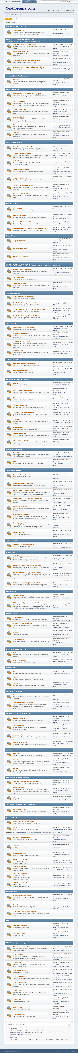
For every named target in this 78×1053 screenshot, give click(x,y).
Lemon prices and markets (60, 898)
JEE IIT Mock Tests (57, 673)
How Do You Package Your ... (60, 517)
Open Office (17, 453)
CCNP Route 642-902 (20, 970)
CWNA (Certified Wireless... (60, 286)
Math (15, 671)
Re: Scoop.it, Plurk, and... (59, 642)
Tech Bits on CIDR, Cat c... (59, 111)
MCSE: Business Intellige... (59, 886)
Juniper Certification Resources (24, 363)
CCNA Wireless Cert (19, 1014)
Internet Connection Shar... (59, 434)
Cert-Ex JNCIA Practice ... (59, 366)
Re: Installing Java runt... (59, 422)
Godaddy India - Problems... (60, 598)
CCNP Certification (19, 117)
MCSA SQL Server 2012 (20, 859)
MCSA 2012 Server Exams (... (60, 848)
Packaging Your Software (21, 514)
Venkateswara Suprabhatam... (60, 33)
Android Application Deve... (60, 559)
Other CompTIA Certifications (23, 194)
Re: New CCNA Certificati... (59, 96)
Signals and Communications (23, 703)
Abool (70, 829)
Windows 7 (16, 398)
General (15, 383)
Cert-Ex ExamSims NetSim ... (60, 62)
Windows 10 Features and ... (60, 407)
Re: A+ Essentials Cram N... (60, 197)
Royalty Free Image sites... (59, 463)
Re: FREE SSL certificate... (59, 526)
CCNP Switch (17, 1000)
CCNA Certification (19, 109)
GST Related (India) (19, 809)
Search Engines (18, 617)
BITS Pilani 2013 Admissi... (59, 661)
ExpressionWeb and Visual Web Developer (27, 498)
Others (15, 768)
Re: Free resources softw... (59, 229)
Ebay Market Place (19, 241)
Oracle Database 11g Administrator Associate (28, 303)
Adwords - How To (19, 718)
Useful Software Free (20, 506)
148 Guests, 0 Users (17, 1040)
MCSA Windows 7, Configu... (60, 839)
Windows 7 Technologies (21, 837)
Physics (15, 677)
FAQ (14, 797)
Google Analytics (18, 726)
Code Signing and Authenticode (24, 523)
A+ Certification (18, 161)
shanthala (69, 128)
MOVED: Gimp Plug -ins (59, 456)
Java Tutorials (56, 353)
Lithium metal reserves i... (59, 927)
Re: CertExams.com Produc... (60, 782)
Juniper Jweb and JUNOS (21, 371)
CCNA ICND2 (17, 990)
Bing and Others (18, 735)
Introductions (17, 208)
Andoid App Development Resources (25, 556)
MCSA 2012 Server (19, 846)
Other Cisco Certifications (22, 125)
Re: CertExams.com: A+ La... (60, 163)
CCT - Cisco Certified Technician (23, 947)
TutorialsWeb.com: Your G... (60, 706)
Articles (15, 632)
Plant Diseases (18, 905)
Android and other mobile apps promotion (27, 565)
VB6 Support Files (19, 532)
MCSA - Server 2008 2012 (21, 853)
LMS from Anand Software (59, 763)
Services (16, 760)
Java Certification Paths (21, 334)
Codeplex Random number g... (60, 534)
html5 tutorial (56, 502)
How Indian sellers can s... (59, 241)
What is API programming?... (60, 485)
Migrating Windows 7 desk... (60, 575)
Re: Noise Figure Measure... (60, 443)
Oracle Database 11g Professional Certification (29, 309)
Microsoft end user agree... (60, 477)
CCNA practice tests (58, 755)
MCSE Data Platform (20, 874)
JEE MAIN (16, 652)
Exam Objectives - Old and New (23, 147)
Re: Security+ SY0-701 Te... (59, 188)
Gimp (14, 461)
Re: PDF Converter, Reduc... (60, 509)
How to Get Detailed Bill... (59, 585)
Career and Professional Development (26, 222)
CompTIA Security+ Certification (24, 185)
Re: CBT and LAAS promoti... (60, 46)
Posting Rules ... (18, 30)
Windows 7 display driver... (59, 399)
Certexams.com (38, 789)
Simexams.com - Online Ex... (60, 384)
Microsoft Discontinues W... (60, 414)
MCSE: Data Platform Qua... (60, 877)
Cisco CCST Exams (19, 101)
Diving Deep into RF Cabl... (59, 634)
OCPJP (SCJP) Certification (21, 341)
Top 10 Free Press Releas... (60, 771)
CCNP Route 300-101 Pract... (60, 973)
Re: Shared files (57, 218)
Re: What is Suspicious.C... (59, 547)
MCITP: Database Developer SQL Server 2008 (51, 832)
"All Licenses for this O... (59, 800)
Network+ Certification (21, 170)
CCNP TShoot (17, 1007)
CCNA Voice (17, 962)
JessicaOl (69, 951)
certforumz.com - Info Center (16, 1024)
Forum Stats (13, 1028)
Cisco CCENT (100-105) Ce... (60, 986)
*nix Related (17, 419)
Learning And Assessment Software (25, 44)
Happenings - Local (19, 934)
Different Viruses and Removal (23, 544)
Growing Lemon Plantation (22, 895)
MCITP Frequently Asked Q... (60, 829)
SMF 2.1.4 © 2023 (8, 1051)
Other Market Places (20, 248)
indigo (54, 274)
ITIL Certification (19, 277)
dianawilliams (56, 338)
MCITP (15, 827)
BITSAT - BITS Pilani (19, 660)
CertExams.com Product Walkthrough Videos (28, 67)
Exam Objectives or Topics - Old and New (27, 93)
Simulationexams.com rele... (60, 567)
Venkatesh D (56, 959)
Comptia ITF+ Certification (22, 154)
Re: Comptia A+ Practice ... (59, 428)
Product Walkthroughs (58, 70)
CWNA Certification (19, 283)
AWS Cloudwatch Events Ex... (60, 135)
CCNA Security (18, 955)
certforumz (55, 35)
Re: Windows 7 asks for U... (60, 790)
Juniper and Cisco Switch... (59, 372)
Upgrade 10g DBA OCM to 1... (60, 317)
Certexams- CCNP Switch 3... (60, 1001)
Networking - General (20, 440)
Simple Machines (17, 1051)
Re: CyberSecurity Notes (59, 104)
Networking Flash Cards (21, 51)
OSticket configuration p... (59, 606)
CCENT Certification (19, 982)
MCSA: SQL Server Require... (60, 862)
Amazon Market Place (20, 256)
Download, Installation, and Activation (26, 781)
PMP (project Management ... (60, 272)
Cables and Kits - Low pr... (59, 698)
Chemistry (16, 683)
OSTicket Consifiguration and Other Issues (27, 603)
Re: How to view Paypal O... (60, 249)
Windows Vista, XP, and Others (23, 412)
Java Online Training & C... (59, 336)
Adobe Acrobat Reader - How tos (24, 490)
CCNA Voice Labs (57, 966)
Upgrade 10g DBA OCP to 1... (60, 304)
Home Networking (19, 433)
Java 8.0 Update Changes (59, 328)
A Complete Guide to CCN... (60, 120)
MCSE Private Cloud (19, 866)
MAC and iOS (17, 427)
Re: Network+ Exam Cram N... (60, 171)
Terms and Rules (64, 1051)
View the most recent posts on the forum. (20, 1034)
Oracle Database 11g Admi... (60, 310)
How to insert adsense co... (60, 743)
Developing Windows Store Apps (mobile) (27, 572)
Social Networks (18, 639)
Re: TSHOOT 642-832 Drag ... (60, 1010)
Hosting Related (18, 595)
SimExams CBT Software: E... (60, 83)
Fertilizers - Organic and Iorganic (24, 912)
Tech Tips (16, 132)
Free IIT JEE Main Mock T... (59, 654)
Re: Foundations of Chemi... (60, 684)
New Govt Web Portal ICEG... (60, 811)
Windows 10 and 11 (19, 475)
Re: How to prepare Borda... (60, 907)
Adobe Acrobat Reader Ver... (60, 493)
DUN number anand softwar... (60, 720)
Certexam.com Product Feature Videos (26, 60)
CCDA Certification (19, 977)
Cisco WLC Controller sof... (59, 1016)
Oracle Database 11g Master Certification (27, 316)
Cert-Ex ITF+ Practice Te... (59, 155)
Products (16, 753)
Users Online (13, 1037)
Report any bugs (18, 787)
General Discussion (19, 215)
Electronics (16, 695)
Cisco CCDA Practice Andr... (60, 979)
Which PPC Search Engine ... (60, 737)
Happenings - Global (20, 925)
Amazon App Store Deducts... (60, 257)
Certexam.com (17, 62)
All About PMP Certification (22, 269)
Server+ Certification (20, 178)
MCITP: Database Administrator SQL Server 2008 (26, 832)
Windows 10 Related (20, 405)
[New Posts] (9, 32)
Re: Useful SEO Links (58, 620)
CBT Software (17, 80)
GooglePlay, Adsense (20, 742)
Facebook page (56, 55)
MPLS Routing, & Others (59, 128)
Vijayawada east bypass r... (59, 936)
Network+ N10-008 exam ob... (60, 149)
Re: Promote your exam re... (60, 223)
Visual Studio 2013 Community (23, 483)
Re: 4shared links (57, 627)
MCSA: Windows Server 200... (60, 854)
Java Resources (18, 350)
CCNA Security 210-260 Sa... (60, 957)
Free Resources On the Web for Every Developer (29, 228)
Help (58, 1051)
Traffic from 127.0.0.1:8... (59, 728)
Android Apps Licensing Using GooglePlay (27, 583)
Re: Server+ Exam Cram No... (60, 180)
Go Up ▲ (72, 1051)
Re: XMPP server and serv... (60, 392)
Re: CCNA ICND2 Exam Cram (60, 993)
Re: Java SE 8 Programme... (60, 344)
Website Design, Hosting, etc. (23, 390)
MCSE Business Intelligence (22, 883)
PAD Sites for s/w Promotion (22, 623)
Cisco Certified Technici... (59, 951)
